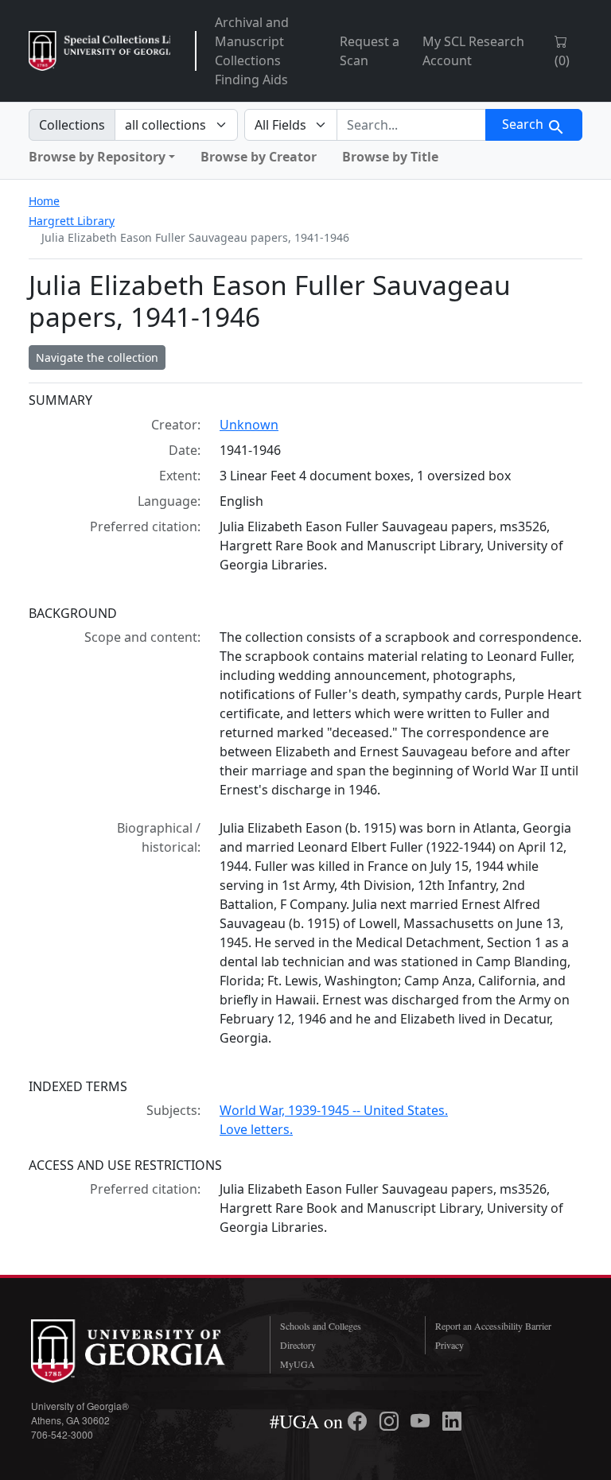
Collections (72, 125)
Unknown (249, 424)
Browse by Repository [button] (97, 156)
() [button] (562, 60)
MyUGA (297, 1364)
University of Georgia (138, 1351)
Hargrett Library (72, 220)
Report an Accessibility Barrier (493, 1325)
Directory (298, 1344)
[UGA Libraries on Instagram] (391, 1421)
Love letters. (256, 1129)
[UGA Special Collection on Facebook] (360, 1421)
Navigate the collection (97, 357)
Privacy (449, 1344)
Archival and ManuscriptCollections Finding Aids (252, 51)
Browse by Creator (258, 156)
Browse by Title (390, 156)
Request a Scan (369, 51)
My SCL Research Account (473, 51)
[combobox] (411, 125)
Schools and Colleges (320, 1325)
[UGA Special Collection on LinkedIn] (451, 1421)
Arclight (99, 51)
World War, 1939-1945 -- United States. (334, 1110)
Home (44, 200)
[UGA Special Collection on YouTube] (422, 1421)
